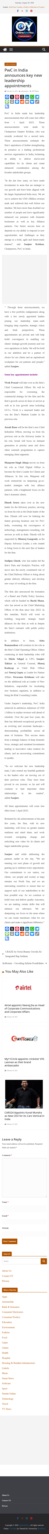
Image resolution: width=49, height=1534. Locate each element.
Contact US (7, 1276)
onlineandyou (25, 91)
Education (7, 1322)
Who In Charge (11, 64)
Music (5, 1373)
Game (5, 1342)
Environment (8, 1327)
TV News (6, 1409)
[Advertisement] (24, 279)
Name (5, 1202)
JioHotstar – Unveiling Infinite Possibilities (23, 963)
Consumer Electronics (12, 1312)
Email (5, 1216)
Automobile (8, 1301)
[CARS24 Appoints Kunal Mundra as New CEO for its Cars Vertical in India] (24, 1082)
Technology (8, 1398)
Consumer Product (11, 1317)
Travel (5, 1403)
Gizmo (5, 1347)
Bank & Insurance (10, 1307)
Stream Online (9, 1393)
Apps (4, 1296)
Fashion (6, 1332)
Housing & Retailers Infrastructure (18, 1363)
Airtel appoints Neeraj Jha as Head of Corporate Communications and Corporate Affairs (24, 1008)
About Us (6, 1270)
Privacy (5, 1281)
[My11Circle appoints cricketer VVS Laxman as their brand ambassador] (24, 1028)
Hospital (6, 1358)
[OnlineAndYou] (5, 49)
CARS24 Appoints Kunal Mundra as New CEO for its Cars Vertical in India (24, 1116)
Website (5, 1228)
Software (6, 1383)
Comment (7, 1155)
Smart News (8, 1378)
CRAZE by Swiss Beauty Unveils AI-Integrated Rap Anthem (23, 954)
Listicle (5, 1368)
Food (4, 1337)
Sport (4, 1388)
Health (5, 1352)
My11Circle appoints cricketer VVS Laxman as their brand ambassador (24, 1062)
